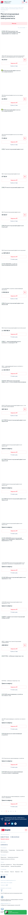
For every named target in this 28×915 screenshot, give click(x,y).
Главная (2, 7)
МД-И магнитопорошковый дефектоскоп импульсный (14, 327)
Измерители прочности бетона (8, 859)
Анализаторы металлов (13, 857)
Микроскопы (3, 857)
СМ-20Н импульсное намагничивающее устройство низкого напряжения (13, 797)
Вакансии (17, 871)
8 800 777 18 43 (7, 1)
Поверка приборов (5, 866)
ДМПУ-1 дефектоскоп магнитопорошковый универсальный (11, 642)
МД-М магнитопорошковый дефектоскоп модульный (13, 250)
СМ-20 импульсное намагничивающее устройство (13, 758)
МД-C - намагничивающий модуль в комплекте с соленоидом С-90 (12, 367)
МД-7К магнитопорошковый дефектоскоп (11, 212)
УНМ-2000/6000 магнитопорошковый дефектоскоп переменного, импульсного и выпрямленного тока (13, 563)
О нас (2, 871)
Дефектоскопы (4, 850)
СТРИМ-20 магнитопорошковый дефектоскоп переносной (12, 524)
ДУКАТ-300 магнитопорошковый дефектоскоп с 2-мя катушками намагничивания (14, 406)
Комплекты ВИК (19, 850)
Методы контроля (13, 7)
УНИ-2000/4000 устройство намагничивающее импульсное (12, 289)
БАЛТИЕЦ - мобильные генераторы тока (11, 680)
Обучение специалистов (6, 864)
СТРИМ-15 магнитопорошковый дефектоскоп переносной (12, 485)
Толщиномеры (12, 850)
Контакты (7, 871)
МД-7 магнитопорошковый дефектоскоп (11, 173)
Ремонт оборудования (18, 864)
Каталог (6, 7)
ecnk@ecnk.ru (7, 2)
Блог (22, 871)
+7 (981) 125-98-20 (14, 837)
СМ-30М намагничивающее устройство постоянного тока (13, 720)
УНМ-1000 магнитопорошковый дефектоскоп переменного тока (12, 603)
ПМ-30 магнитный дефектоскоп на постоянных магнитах (12, 135)
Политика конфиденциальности (8, 880)
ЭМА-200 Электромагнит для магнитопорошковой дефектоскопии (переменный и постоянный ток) (13, 56)
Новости (12, 871)
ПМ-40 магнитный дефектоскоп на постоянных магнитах (12, 96)
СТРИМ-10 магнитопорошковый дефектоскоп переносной (12, 445)
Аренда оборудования (15, 866)
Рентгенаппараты (4, 851)
